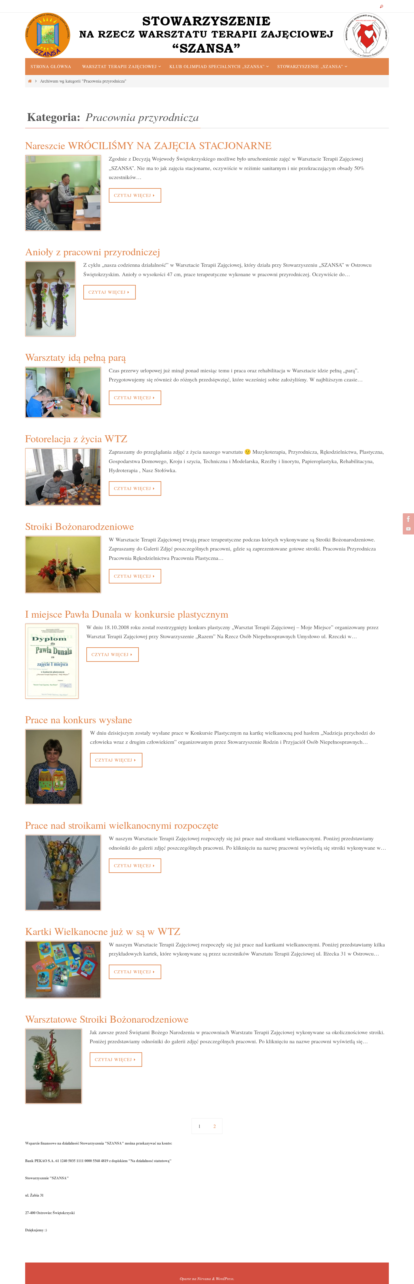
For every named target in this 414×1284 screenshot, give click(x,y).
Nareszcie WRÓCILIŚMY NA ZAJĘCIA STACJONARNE (148, 145)
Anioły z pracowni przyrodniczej (92, 251)
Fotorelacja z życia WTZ (76, 438)
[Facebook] (407, 519)
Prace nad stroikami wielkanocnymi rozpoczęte (122, 825)
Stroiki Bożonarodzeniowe (79, 526)
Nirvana (204, 1278)
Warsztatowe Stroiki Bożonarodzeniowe (107, 1019)
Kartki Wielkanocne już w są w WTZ (102, 931)
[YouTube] (407, 528)
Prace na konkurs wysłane (78, 719)
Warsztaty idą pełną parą (75, 357)
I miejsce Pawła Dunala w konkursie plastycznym (126, 614)
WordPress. (225, 1278)
